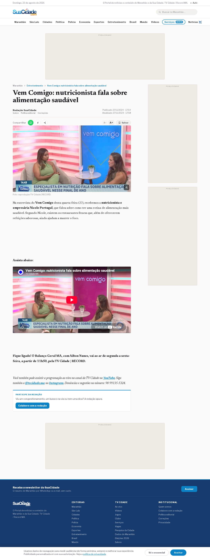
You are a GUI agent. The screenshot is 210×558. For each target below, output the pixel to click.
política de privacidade (94, 554)
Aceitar (178, 552)
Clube (118, 518)
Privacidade (164, 522)
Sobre (16, 113)
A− (105, 122)
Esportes (99, 22)
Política (60, 22)
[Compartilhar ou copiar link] (45, 122)
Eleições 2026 (122, 538)
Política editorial (28, 113)
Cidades (47, 22)
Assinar (189, 489)
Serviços (173, 22)
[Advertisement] (105, 56)
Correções (43, 113)
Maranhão (20, 22)
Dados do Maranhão (125, 534)
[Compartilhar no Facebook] (38, 122)
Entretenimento (117, 22)
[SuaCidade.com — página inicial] (25, 12)
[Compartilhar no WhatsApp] (30, 122)
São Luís (34, 22)
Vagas (118, 526)
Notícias (193, 22)
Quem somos (164, 507)
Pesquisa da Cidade (124, 530)
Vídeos (155, 22)
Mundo (143, 22)
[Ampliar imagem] (126, 187)
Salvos (118, 542)
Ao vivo (118, 507)
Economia (84, 22)
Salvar (125, 123)
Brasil (133, 22)
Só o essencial (157, 552)
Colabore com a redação (32, 405)
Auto (193, 3)
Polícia (72, 22)
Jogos (118, 514)
